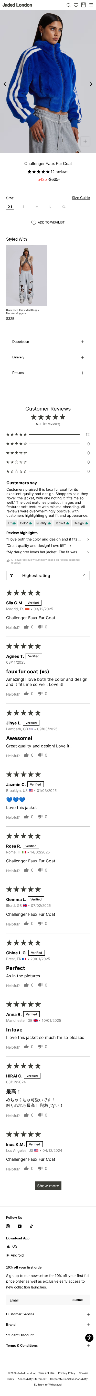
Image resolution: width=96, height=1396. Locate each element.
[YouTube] (20, 1226)
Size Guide (81, 197)
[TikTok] (31, 1226)
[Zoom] (85, 141)
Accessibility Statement (32, 1378)
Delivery (18, 357)
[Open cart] (83, 5)
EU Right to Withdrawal (48, 1384)
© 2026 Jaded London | (22, 1373)
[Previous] (5, 83)
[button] (39, 171)
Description (20, 342)
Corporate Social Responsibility (69, 1378)
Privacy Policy (66, 1373)
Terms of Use (46, 1373)
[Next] (91, 83)
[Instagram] (8, 1226)
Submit (77, 1300)
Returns (18, 373)
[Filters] (11, 575)
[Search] (68, 5)
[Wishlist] (76, 5)
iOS (14, 1246)
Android (17, 1255)
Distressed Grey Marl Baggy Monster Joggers (22, 311)
